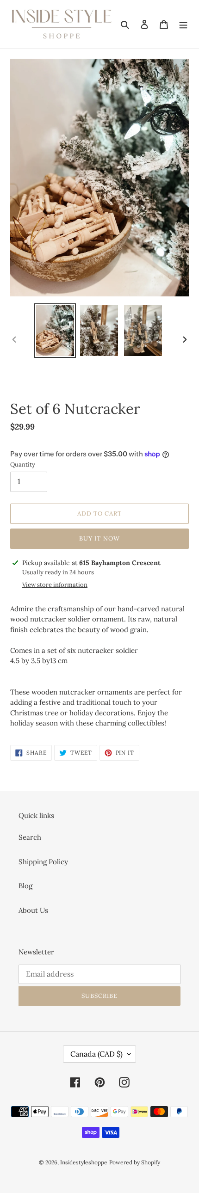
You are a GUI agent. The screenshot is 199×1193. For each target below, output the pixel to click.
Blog (25, 885)
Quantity (22, 464)
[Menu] (183, 24)
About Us (33, 910)
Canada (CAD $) (96, 1053)
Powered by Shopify (134, 1162)
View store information (54, 585)
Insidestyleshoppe (83, 1162)
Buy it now (99, 538)
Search (30, 837)
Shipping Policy (43, 861)
